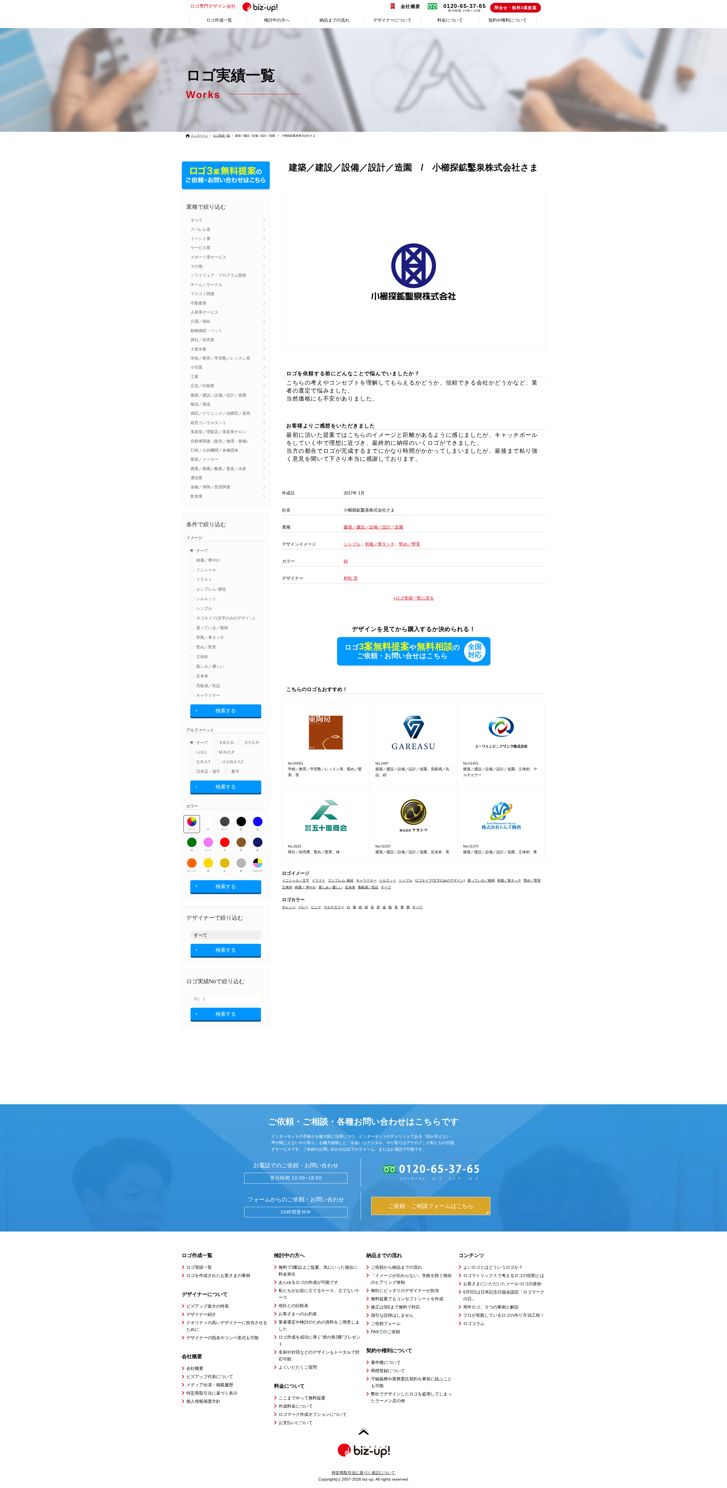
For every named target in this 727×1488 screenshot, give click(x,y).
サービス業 (200, 247)
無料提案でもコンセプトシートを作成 (407, 1298)
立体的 (202, 656)
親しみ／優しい (210, 666)
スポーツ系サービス (208, 257)
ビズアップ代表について (209, 1376)
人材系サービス (204, 312)
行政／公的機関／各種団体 (214, 450)
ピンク (208, 850)
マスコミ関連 (202, 293)
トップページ (199, 135)
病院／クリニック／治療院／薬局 (220, 413)
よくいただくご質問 (298, 1367)
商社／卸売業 (202, 339)
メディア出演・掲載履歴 (209, 1384)
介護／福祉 (200, 321)
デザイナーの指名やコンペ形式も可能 (222, 1337)
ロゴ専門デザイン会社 (213, 6)
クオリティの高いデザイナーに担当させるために (226, 1326)
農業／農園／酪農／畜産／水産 (218, 468)
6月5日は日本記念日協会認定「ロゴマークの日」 (503, 1295)
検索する (226, 710)
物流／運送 (200, 404)
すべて (196, 220)
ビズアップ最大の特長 (207, 1306)
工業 (195, 376)
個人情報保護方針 (203, 1401)
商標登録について (388, 1370)
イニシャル (206, 569)
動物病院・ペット (206, 330)
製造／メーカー (204, 459)
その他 (196, 266)
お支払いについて (296, 1422)
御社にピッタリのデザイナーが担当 (405, 1290)
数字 (235, 771)
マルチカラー (257, 871)
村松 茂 (351, 578)
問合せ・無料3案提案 (515, 7)
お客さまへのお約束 (298, 1313)
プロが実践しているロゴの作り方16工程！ (503, 1315)
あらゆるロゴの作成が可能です (308, 1282)
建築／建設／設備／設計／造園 (218, 395)
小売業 (196, 367)
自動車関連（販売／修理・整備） (220, 441)
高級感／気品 (208, 685)
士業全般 (198, 349)
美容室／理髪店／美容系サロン (218, 431)
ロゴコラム (473, 1323)
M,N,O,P (226, 752)
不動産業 (198, 303)
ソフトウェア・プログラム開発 (218, 275)
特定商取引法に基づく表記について (363, 1472)
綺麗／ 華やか (305, 887)
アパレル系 (200, 229)
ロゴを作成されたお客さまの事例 (218, 1275)
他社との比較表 (293, 1305)
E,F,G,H (252, 742)
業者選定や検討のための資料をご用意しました (319, 1325)
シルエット (206, 598)
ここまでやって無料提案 (302, 1397)
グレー (224, 829)
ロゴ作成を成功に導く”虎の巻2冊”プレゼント (319, 1340)
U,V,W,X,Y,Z (232, 761)
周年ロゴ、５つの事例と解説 (491, 1307)
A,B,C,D (227, 742)
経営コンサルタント (208, 422)
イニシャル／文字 (295, 880)
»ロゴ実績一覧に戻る (413, 598)
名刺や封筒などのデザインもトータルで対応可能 (319, 1355)
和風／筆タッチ (210, 637)
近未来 (202, 676)
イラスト (204, 579)
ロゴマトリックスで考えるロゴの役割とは (503, 1275)
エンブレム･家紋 (211, 589)
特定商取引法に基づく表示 (211, 1393)
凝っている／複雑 (212, 627)
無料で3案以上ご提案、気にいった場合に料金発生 (318, 1270)
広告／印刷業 (202, 385)
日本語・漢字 (208, 771)
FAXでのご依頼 (385, 1331)
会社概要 (411, 6)
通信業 (196, 477)
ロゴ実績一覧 (221, 135)
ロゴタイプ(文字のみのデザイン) (225, 618)
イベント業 (200, 238)
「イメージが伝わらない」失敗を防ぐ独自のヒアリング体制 (411, 1279)
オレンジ (191, 871)
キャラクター (208, 695)
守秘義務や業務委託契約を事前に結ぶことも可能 (411, 1382)
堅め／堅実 (206, 647)
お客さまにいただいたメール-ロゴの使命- (503, 1283)
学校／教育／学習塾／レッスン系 (220, 358)
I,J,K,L (202, 752)
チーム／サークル (206, 284)
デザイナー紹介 (201, 1314)
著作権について (386, 1362)
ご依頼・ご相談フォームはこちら (430, 1206)
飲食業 (196, 496)
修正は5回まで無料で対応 (395, 1307)
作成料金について (296, 1406)
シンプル (204, 608)
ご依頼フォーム (386, 1323)
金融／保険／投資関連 (210, 487)
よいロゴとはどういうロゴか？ (493, 1267)
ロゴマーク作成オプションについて (313, 1414)
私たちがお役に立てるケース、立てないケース (319, 1294)
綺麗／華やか (208, 560)
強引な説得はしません (392, 1315)
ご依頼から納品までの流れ (396, 1267)
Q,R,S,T (203, 761)
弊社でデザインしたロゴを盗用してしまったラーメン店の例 (411, 1397)
